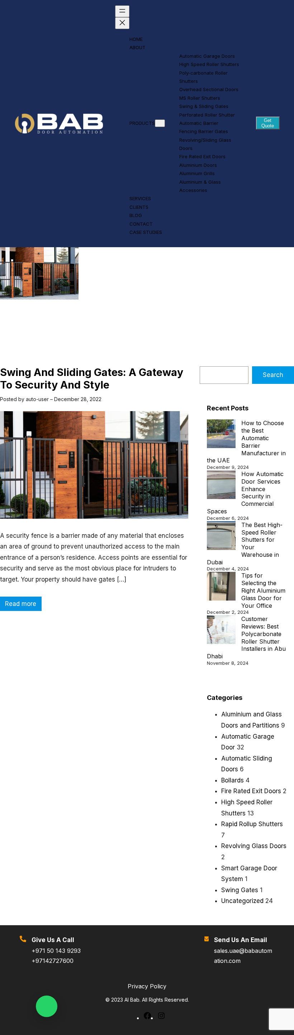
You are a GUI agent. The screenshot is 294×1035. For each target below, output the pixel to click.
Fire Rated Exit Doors (251, 791)
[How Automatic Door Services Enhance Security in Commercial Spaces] (221, 485)
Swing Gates (239, 890)
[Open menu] (122, 11)
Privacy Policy (147, 986)
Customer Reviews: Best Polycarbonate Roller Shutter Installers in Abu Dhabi (246, 637)
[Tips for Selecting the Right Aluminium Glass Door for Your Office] (221, 587)
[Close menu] (122, 23)
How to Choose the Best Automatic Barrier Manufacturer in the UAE (246, 441)
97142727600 (54, 960)
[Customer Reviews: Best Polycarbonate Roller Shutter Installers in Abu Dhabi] (221, 630)
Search (273, 374)
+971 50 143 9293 (56, 950)
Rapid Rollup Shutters (252, 824)
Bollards (232, 780)
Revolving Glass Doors (253, 846)
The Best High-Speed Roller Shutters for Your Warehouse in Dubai (245, 543)
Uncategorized (242, 900)
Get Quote (267, 123)
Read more (23, 605)
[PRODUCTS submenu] (160, 123)
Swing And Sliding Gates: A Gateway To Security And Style (91, 378)
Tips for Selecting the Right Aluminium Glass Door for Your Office (263, 590)
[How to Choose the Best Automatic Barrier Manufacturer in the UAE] (221, 434)
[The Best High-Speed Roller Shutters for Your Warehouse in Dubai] (221, 536)
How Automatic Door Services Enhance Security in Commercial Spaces (245, 492)
